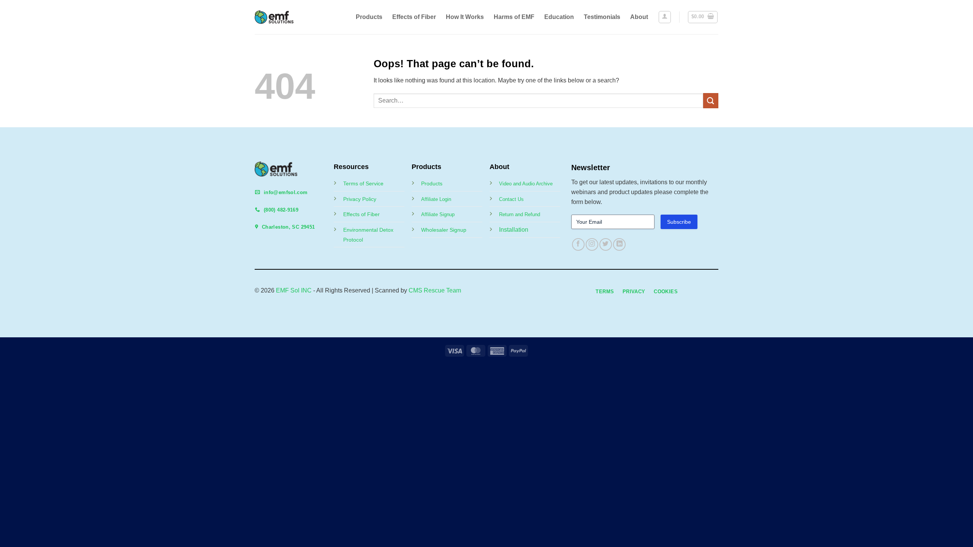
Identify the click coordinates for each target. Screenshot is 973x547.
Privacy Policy (359, 199)
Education (559, 17)
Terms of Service (363, 183)
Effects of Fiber (414, 17)
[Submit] (710, 100)
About (639, 17)
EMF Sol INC (294, 290)
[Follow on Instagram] (592, 244)
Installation (513, 229)
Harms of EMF (514, 17)
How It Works (465, 17)
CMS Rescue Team (435, 290)
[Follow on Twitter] (605, 244)
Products (369, 17)
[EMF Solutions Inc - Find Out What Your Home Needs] (280, 17)
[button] (665, 17)
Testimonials (602, 17)
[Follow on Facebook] (578, 244)
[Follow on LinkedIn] (619, 244)
